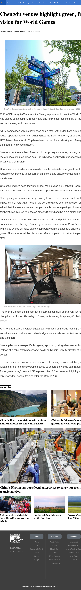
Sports (36, 556)
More (75, 3)
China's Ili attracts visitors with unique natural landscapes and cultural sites (23, 421)
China (9, 3)
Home (3, 3)
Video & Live (43, 3)
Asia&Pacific (54, 542)
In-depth (37, 559)
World (34, 3)
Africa (54, 552)
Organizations (55, 563)
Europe (54, 545)
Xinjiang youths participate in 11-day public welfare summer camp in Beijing (15, 518)
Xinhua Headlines (66, 3)
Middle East (54, 549)
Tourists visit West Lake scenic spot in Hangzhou (47, 516)
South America (54, 559)
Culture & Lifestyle (24, 3)
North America (54, 556)
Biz (15, 3)
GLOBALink (54, 3)
